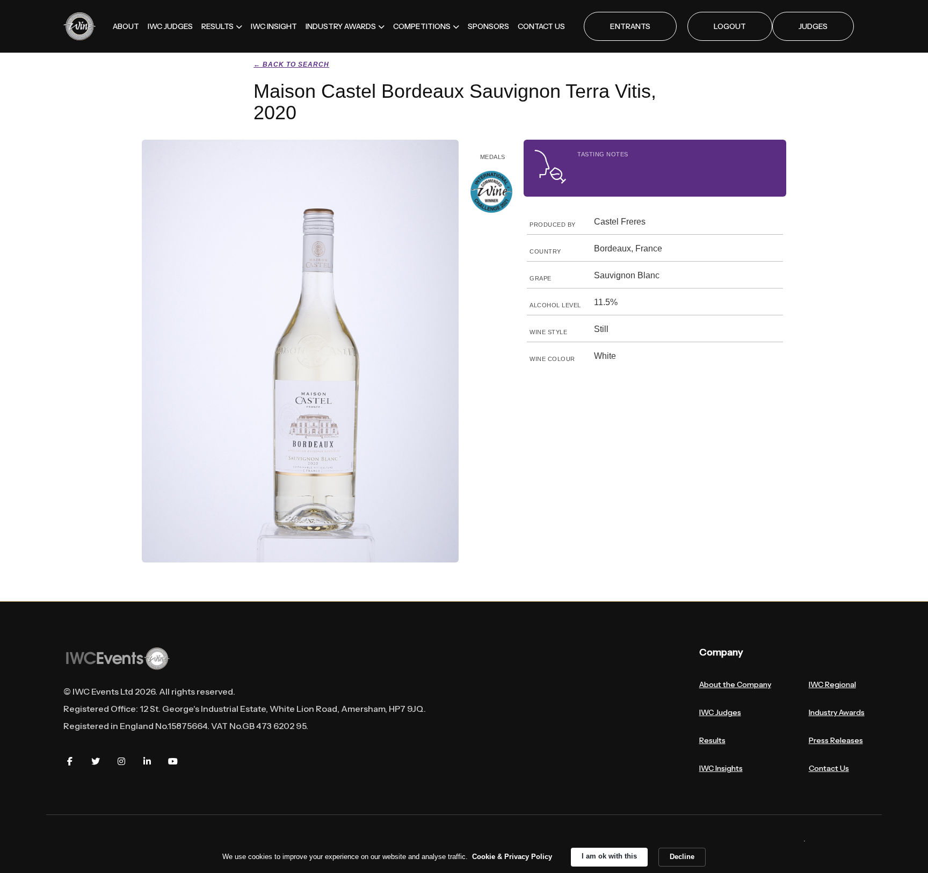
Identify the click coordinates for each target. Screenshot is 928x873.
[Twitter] (95, 761)
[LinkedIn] (147, 761)
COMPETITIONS (422, 26)
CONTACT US (541, 26)
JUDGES (813, 26)
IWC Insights (721, 768)
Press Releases (836, 740)
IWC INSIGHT (274, 26)
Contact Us (829, 768)
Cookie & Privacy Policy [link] (512, 857)
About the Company (735, 684)
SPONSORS (488, 26)
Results (712, 740)
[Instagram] (121, 761)
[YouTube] (172, 761)
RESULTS (217, 26)
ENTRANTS (630, 26)
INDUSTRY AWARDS (341, 26)
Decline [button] (682, 857)
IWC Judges (720, 712)
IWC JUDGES (170, 26)
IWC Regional (832, 684)
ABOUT (126, 26)
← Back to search (291, 64)
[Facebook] (69, 761)
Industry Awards (837, 712)
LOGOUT (730, 26)
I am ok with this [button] (609, 856)
